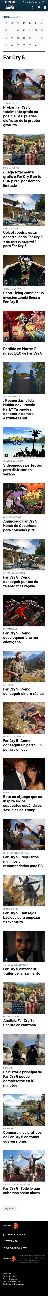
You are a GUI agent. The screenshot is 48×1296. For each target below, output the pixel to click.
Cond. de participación (11, 1281)
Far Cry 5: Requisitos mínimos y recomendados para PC (23, 861)
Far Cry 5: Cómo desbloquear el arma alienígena (20, 637)
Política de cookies (10, 1279)
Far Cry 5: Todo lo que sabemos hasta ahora (21, 1190)
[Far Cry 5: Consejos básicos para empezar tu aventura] (24, 891)
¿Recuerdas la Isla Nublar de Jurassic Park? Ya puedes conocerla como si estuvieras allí (19, 409)
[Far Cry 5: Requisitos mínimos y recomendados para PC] (24, 835)
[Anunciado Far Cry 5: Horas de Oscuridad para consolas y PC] (24, 499)
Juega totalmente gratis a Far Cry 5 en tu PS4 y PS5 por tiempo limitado (22, 178)
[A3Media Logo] (11, 1228)
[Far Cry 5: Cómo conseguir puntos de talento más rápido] (24, 555)
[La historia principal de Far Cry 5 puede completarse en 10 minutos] (24, 1050)
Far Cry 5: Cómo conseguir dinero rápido (23, 691)
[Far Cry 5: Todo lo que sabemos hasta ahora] (24, 1166)
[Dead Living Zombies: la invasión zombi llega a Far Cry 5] (24, 270)
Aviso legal (7, 1274)
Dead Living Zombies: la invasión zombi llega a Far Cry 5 (23, 297)
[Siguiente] (43, 2)
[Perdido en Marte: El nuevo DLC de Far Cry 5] (24, 326)
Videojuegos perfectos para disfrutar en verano (22, 469)
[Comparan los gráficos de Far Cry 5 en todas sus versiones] (24, 1110)
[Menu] (44, 7)
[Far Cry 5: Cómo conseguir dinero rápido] (24, 667)
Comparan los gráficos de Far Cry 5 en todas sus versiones (22, 1136)
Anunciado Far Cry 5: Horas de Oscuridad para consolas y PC (21, 525)
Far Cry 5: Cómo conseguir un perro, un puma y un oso (22, 744)
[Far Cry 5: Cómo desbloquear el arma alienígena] (24, 611)
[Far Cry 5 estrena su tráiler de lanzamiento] (24, 946)
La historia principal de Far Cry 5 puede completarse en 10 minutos (22, 1078)
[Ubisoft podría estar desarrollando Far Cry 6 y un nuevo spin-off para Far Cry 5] (24, 210)
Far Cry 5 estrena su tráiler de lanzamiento (21, 971)
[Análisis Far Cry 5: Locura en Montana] (24, 998)
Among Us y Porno (30, 2)
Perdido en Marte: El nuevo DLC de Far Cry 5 (22, 350)
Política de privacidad (11, 1276)
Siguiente (9, 1208)
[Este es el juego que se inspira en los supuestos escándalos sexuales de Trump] (24, 774)
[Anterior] (20, 2)
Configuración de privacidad (13, 1284)
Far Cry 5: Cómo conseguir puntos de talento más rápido (20, 581)
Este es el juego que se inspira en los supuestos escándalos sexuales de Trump (22, 803)
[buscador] (39, 7)
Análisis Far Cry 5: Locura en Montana (19, 1022)
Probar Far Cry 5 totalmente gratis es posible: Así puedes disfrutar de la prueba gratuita (21, 116)
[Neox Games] (13, 7)
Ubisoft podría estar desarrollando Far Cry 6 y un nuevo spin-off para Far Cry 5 (23, 239)
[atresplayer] (34, 7)
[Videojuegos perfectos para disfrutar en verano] (24, 443)
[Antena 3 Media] (9, 1259)
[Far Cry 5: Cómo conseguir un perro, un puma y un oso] (24, 718)
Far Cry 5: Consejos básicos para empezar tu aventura (22, 917)
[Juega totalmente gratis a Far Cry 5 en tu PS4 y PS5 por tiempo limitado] (24, 150)
